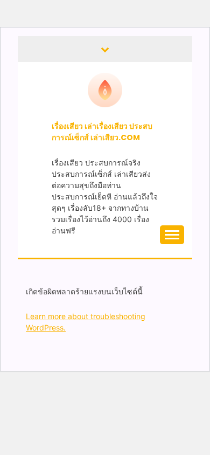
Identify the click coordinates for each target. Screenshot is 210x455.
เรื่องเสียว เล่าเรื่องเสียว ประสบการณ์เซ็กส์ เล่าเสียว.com (102, 132)
